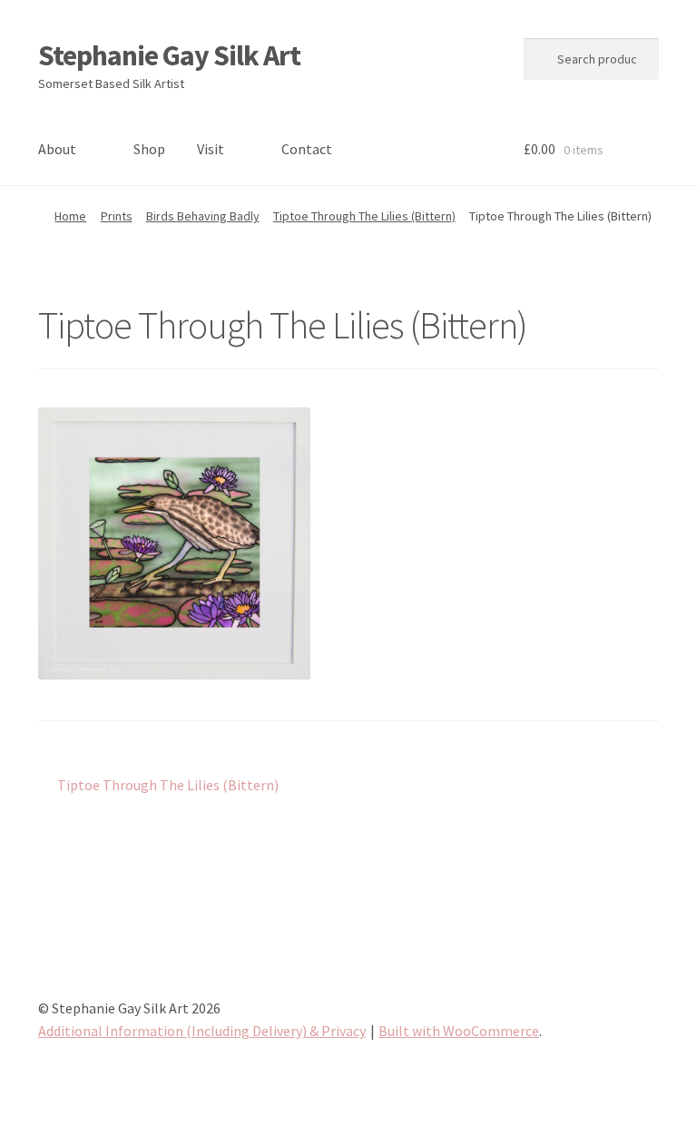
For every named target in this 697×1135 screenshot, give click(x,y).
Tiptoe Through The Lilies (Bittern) (364, 216)
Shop (149, 149)
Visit (210, 149)
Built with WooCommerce (458, 1031)
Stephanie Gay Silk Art (169, 55)
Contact (306, 149)
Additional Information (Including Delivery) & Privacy (202, 1031)
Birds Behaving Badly (203, 216)
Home (70, 216)
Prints (117, 216)
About (57, 149)
